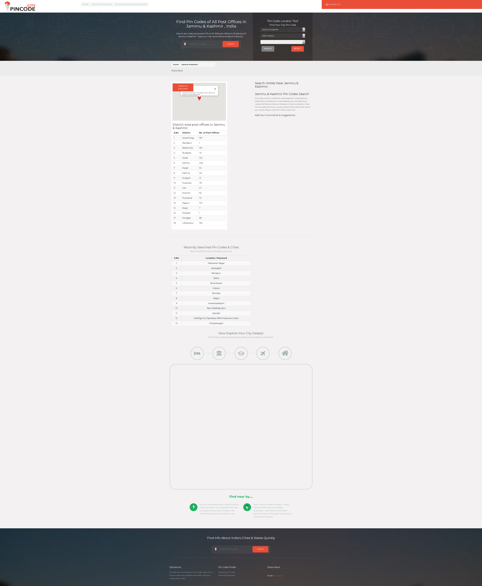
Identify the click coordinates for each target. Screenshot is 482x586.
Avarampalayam (216, 303)
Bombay (216, 293)
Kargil (185, 168)
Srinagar (186, 218)
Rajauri (185, 203)
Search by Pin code (226, 572)
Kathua (186, 173)
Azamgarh (216, 268)
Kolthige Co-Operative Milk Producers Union (216, 318)
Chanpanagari (216, 323)
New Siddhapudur (216, 308)
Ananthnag (188, 138)
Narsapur (216, 273)
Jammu (186, 163)
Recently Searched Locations (131, 4)
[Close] (215, 89)
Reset (297, 48)
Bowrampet (216, 283)
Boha (216, 278)
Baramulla (187, 148)
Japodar (216, 313)
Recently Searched (226, 575)
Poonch (186, 193)
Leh (184, 188)
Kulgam (186, 178)
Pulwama (187, 198)
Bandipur (187, 143)
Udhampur (188, 223)
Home (85, 4)
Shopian (186, 213)
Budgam (186, 153)
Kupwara (186, 183)
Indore (216, 288)
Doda (185, 158)
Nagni (216, 298)
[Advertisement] (264, 68)
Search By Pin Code (102, 4)
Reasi (185, 208)
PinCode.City (278, 576)
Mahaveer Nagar (216, 263)
